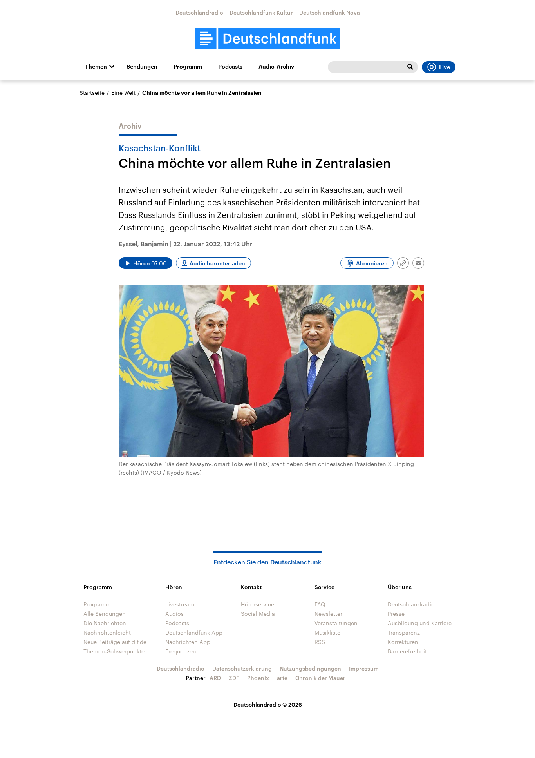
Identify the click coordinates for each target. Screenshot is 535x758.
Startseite (92, 92)
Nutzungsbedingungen (310, 668)
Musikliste (327, 632)
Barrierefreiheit (407, 651)
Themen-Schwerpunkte (114, 651)
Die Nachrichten (104, 623)
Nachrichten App (187, 641)
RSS (319, 641)
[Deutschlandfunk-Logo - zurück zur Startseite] (267, 38)
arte (282, 678)
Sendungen (142, 66)
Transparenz (404, 632)
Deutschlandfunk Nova (329, 12)
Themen (96, 66)
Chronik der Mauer (320, 678)
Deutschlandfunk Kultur (261, 12)
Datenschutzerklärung (242, 668)
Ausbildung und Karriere (420, 623)
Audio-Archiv (276, 66)
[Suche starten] (410, 67)
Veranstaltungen (336, 623)
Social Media (258, 613)
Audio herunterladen (217, 263)
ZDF (234, 678)
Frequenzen (180, 651)
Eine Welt (123, 92)
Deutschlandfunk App (193, 632)
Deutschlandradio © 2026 (267, 704)
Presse (396, 613)
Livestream (179, 604)
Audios (174, 613)
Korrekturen (403, 641)
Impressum (364, 668)
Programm (188, 66)
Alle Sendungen (104, 613)
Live (444, 67)
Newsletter (328, 613)
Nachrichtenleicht (107, 632)
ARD (215, 678)
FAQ (319, 604)
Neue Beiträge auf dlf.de (114, 641)
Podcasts (230, 66)
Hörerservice (257, 604)
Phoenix (258, 678)
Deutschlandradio (199, 12)
